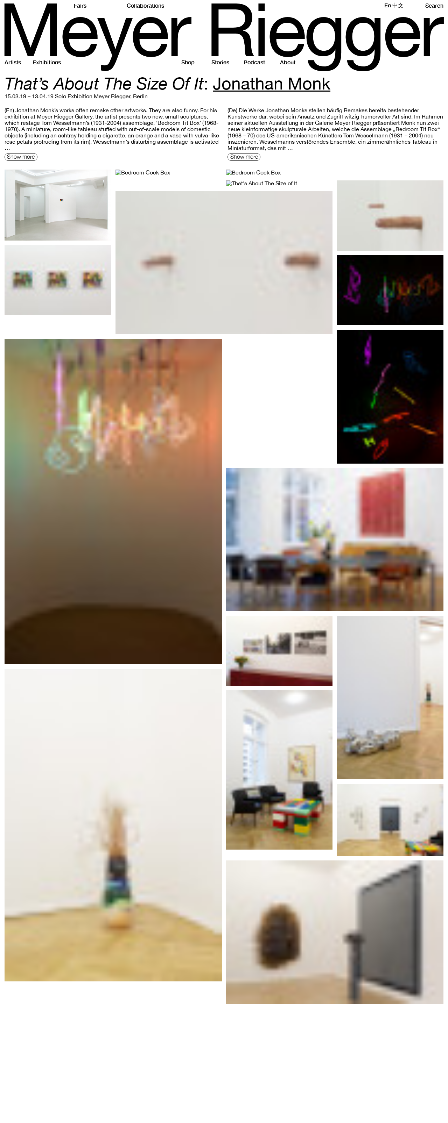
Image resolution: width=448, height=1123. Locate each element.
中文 (398, 5)
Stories (220, 62)
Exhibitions (47, 62)
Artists (13, 62)
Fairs (80, 5)
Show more (21, 156)
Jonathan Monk (271, 83)
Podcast (254, 62)
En (387, 5)
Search (434, 5)
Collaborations (145, 5)
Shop (188, 62)
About (287, 62)
